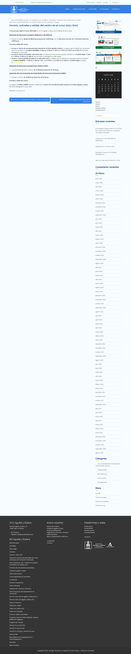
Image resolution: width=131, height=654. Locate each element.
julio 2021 (99, 408)
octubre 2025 (100, 211)
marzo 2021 (99, 425)
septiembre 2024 (101, 259)
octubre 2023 (100, 304)
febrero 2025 (100, 239)
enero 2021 (99, 433)
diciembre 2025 (100, 203)
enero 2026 (99, 199)
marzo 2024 (99, 283)
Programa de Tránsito (16, 622)
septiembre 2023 (101, 308)
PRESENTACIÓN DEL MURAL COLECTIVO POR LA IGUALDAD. (74, 101)
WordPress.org (100, 505)
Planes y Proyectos (15, 602)
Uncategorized (23, 22)
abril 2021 (99, 420)
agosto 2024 (99, 263)
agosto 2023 (99, 312)
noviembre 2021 (101, 396)
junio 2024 (99, 271)
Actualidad (104, 9)
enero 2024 (99, 291)
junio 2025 (99, 223)
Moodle (105, 2)
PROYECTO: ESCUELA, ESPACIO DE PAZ (21, 631)
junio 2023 (99, 320)
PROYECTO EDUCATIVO (16, 628)
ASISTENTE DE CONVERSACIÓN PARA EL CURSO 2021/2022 (30, 100)
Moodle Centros (89, 530)
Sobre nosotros (79, 9)
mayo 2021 (99, 416)
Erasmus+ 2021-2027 (16, 555)
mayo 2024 (99, 275)
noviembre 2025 (101, 207)
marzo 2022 (99, 380)
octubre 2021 (100, 400)
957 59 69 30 (19, 2)
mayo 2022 (99, 372)
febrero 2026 (100, 195)
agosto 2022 (99, 360)
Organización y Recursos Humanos (20, 588)
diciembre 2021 (100, 392)
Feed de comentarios (102, 501)
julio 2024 (99, 267)
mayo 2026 (99, 183)
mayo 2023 (99, 324)
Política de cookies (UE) (16, 608)
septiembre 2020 (101, 449)
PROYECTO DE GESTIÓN (17, 625)
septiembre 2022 (101, 356)
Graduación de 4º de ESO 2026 (105, 146)
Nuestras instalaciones (16, 583)
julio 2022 (99, 364)
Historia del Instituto (15, 574)
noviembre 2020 (101, 441)
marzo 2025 (99, 235)
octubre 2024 (100, 255)
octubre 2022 (100, 352)
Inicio (67, 9)
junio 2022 (99, 368)
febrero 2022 (100, 384)
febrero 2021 (100, 429)
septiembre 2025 (101, 215)
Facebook (115, 2)
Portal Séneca (90, 2)
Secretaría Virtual (89, 532)
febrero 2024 (100, 287)
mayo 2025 (99, 227)
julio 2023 (99, 316)
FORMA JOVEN (102, 470)
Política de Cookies (15, 605)
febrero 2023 (100, 336)
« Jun (107, 95)
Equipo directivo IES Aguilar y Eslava (45, 22)
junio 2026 (99, 179)
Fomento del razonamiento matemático (21, 568)
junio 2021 (99, 412)
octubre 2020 (100, 445)
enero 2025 (99, 243)
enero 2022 (99, 388)
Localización (13, 580)
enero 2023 (99, 340)
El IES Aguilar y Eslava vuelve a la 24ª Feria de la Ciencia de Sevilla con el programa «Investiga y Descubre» (109, 130)
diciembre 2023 (100, 295)
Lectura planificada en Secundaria (19, 577)
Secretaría (92, 9)
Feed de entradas (101, 497)
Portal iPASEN (88, 528)
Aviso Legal (12, 549)
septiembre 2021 (101, 404)
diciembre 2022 (100, 344)
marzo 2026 (99, 191)
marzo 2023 (99, 332)
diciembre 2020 (100, 437)
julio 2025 (99, 219)
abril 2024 (99, 279)
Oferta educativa (14, 586)
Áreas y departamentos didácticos (57, 536)
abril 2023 (99, 328)
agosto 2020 (99, 453)
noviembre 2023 (101, 300)
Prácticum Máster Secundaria (18, 614)
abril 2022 (99, 376)
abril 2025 (99, 231)
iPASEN (99, 2)
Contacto (115, 9)
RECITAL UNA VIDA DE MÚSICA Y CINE (108, 160)
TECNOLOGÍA (102, 478)
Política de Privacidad (16, 611)
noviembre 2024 (101, 251)
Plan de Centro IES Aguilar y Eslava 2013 (21, 599)
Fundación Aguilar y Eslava (17, 571)
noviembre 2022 (101, 348)
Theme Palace (74, 651)
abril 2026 (99, 187)
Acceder (98, 493)
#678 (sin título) (14, 543)
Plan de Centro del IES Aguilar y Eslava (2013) (23, 596)
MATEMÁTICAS (102, 474)
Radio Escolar (13, 634)
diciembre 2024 (100, 247)
